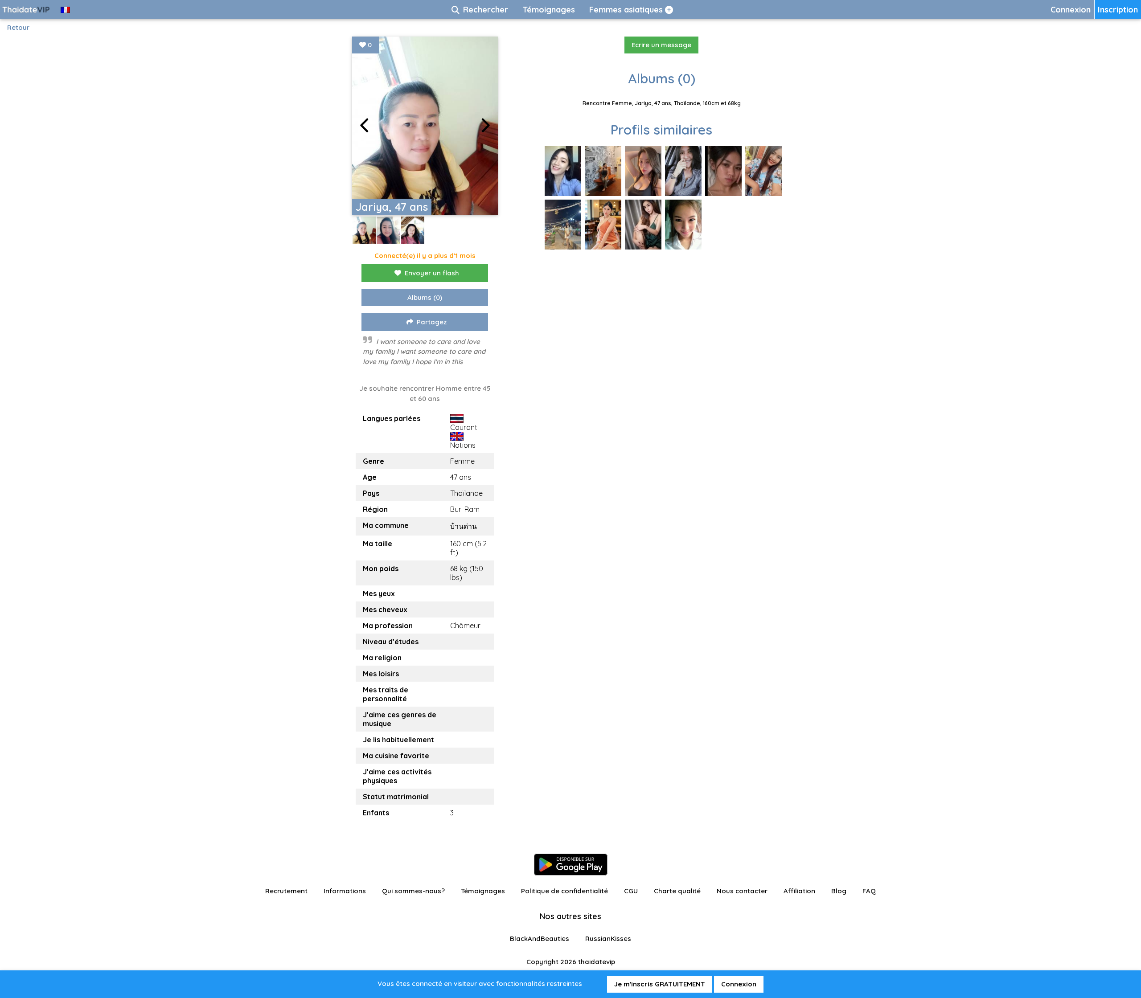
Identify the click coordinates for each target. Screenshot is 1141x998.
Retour (18, 27)
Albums (424, 297)
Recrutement (286, 891)
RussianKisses (608, 938)
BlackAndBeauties (539, 938)
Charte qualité (677, 891)
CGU (631, 891)
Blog (838, 891)
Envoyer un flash (432, 273)
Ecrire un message (661, 45)
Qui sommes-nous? (413, 891)
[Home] (26, 9)
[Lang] (65, 9)
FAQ (869, 891)
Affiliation (799, 891)
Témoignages (483, 891)
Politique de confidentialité (564, 891)
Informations (345, 891)
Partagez (432, 322)
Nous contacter (742, 891)
